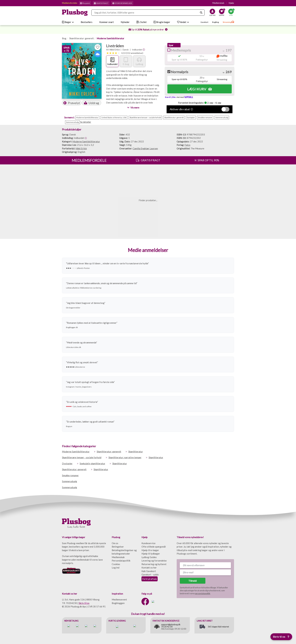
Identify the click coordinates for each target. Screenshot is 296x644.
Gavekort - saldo (150, 574)
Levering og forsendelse (154, 560)
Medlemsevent (119, 599)
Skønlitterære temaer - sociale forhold (81, 457)
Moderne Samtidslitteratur (110, 38)
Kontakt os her (149, 567)
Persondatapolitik (121, 560)
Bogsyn (69, 426)
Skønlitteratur (135, 451)
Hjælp (231, 3)
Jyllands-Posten (83, 268)
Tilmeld (192, 580)
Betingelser (118, 546)
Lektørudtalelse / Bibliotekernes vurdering (83, 288)
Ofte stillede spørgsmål (153, 546)
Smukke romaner (70, 475)
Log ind (115, 567)
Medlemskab (218, 3)
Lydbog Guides (149, 557)
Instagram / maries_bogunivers (79, 387)
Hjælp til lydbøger (150, 553)
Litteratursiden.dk (73, 347)
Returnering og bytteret (153, 564)
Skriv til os (84, 603)
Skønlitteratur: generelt (81, 38)
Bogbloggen (118, 603)
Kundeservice (148, 543)
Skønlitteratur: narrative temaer (124, 457)
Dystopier (67, 463)
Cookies (116, 564)
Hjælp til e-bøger (150, 550)
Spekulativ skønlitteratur (92, 463)
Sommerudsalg (69, 481)
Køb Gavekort (148, 571)
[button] (71, 103)
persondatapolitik (202, 593)
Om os (115, 543)
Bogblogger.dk (72, 327)
